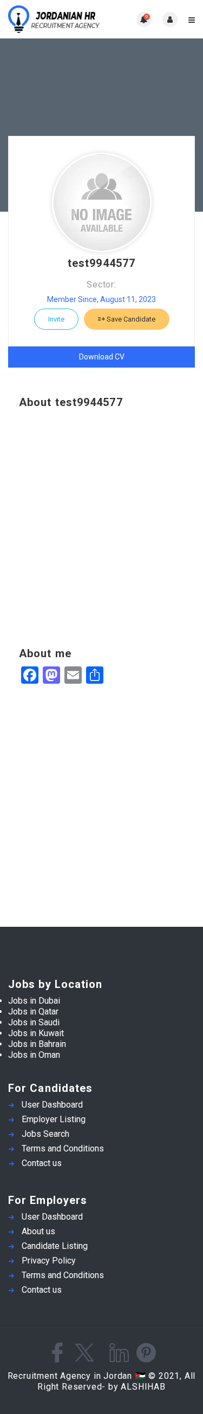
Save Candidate (130, 319)
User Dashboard (52, 1104)
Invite (56, 319)
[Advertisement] (101, 528)
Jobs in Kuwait (36, 1033)
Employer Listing (54, 1119)
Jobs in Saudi (34, 1022)
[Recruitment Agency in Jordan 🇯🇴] (55, 19)
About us (38, 1231)
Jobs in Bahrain (37, 1044)
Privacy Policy (49, 1260)
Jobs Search (45, 1134)
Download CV (102, 356)
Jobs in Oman (34, 1055)
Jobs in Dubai (34, 1001)
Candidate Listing (55, 1246)
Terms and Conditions (63, 1148)
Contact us (42, 1163)
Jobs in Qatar (33, 1011)
